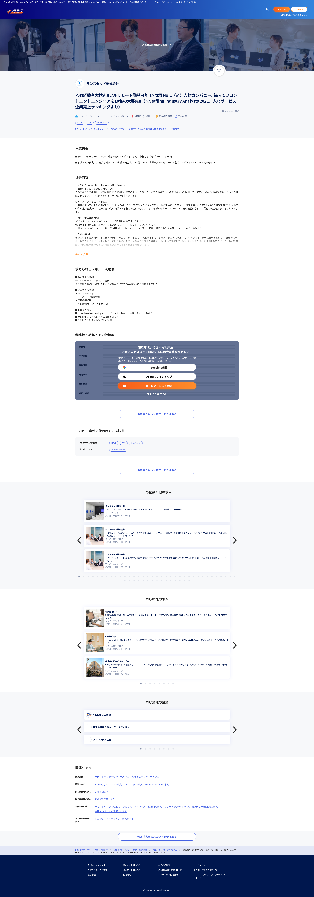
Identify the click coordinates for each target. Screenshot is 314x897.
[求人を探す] (267, 9)
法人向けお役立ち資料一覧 (205, 869)
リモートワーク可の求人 (107, 806)
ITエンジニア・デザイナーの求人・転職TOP (91, 850)
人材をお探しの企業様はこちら (293, 14)
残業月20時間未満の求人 (205, 806)
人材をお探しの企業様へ (98, 869)
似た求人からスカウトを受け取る (157, 414)
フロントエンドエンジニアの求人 (112, 777)
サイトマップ (199, 865)
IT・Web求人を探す (96, 865)
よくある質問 (164, 865)
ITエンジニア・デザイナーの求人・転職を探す (130, 850)
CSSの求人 (116, 784)
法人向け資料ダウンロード (170, 869)
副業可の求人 (155, 806)
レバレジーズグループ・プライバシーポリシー (169, 358)
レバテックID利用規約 (137, 358)
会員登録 (282, 9)
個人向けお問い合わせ (133, 865)
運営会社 (92, 874)
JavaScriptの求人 (133, 784)
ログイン (299, 9)
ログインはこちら (157, 394)
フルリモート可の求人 (134, 806)
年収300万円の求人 (105, 799)
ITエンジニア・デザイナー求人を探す (114, 818)
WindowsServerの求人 (157, 784)
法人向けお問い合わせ (133, 869)
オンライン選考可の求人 (177, 806)
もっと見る (81, 254)
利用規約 (122, 358)
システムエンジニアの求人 (145, 777)
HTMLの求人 (101, 784)
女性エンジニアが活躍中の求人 (111, 811)
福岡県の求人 (102, 791)
